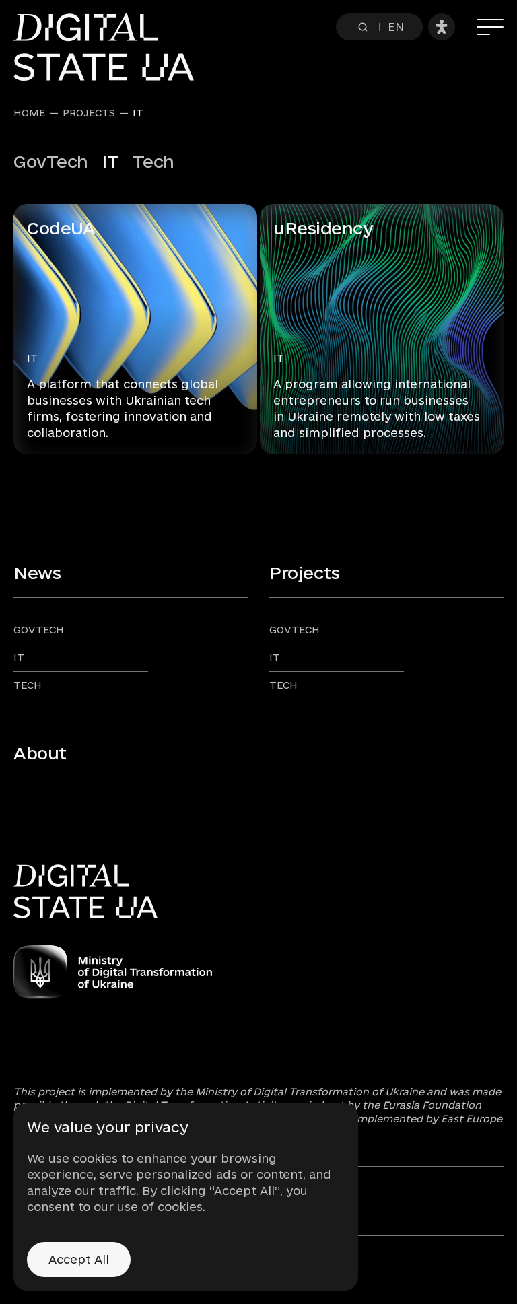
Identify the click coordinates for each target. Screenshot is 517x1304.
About (40, 753)
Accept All (78, 1259)
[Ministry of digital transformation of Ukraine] (258, 972)
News (37, 572)
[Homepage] (110, 47)
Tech (153, 161)
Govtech (38, 630)
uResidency (323, 228)
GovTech (50, 161)
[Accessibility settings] (441, 26)
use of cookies (160, 1206)
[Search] (362, 26)
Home (29, 113)
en (396, 26)
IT (32, 358)
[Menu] (490, 26)
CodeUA (61, 228)
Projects (89, 113)
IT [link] (138, 113)
